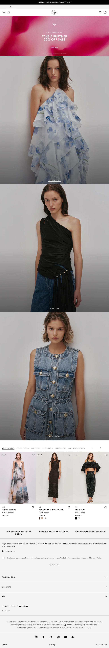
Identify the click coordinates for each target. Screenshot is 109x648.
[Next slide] (100, 448)
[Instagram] (36, 637)
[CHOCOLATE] (39, 518)
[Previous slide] (94, 448)
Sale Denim (60, 448)
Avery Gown (9, 510)
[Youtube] (65, 637)
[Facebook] (43, 637)
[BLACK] (76, 518)
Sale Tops (35, 448)
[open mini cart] (105, 12)
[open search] (8, 12)
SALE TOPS (54, 308)
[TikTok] (50, 637)
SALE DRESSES (54, 180)
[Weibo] (73, 637)
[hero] (54, 120)
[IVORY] (78, 518)
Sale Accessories (76, 448)
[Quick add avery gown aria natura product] (33, 507)
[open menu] (3, 12)
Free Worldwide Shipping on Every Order (54, 2)
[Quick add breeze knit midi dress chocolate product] (69, 507)
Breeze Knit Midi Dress (51, 510)
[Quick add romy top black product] (105, 507)
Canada (6, 610)
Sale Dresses (22, 448)
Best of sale (8, 448)
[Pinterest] (58, 637)
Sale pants (47, 448)
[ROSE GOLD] (42, 518)
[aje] (54, 12)
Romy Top (80, 510)
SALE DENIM (54, 436)
